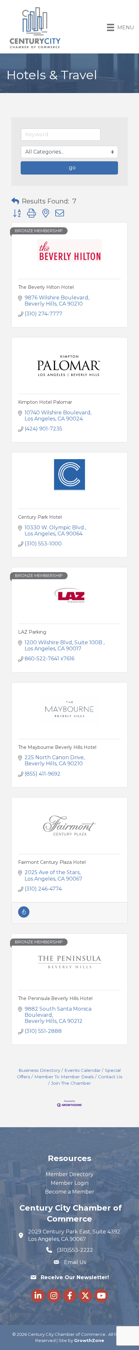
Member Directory (69, 1174)
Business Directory (39, 1070)
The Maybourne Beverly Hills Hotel (57, 747)
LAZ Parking (32, 632)
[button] (15, 201)
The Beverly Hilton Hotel (46, 287)
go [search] (72, 168)
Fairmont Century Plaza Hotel (52, 862)
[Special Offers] (23, 916)
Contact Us (110, 1076)
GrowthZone (89, 1340)
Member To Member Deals (64, 1076)
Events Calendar (82, 1070)
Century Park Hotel (40, 517)
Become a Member (69, 1192)
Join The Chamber (71, 1083)
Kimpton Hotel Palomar (45, 402)
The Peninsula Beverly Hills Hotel (55, 998)
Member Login (70, 1183)
